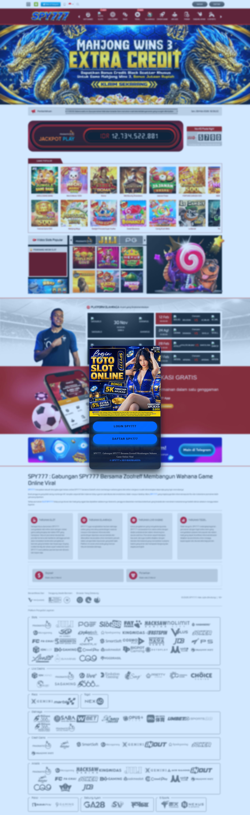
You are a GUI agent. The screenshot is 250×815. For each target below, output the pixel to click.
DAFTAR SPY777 (125, 438)
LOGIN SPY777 (125, 426)
